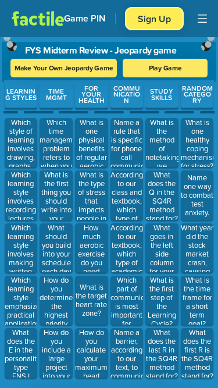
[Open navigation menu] (202, 18)
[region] (109, 210)
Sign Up (154, 18)
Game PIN (85, 18)
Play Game (165, 68)
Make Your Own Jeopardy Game (64, 68)
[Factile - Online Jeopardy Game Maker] (38, 18)
